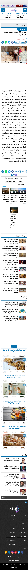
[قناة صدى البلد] (25, 6)
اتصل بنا (10, 556)
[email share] (2, 42)
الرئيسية (24, 13)
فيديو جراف (23, 536)
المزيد (3, 497)
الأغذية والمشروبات (11, 181)
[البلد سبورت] (19, 6)
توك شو (13, 523)
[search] (3, 10)
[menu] (25, 10)
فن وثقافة (24, 523)
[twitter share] (9, 42)
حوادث (24, 519)
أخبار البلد (9, 13)
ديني (14, 528)
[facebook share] (12, 42)
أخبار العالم (23, 532)
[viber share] (15, 175)
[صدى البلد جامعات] (13, 6)
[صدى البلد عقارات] (8, 6)
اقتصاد (24, 540)
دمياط (20, 181)
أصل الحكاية (12, 532)
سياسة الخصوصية (14, 560)
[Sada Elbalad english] (3, 6)
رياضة (14, 519)
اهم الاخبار (17, 13)
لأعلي (23, 502)
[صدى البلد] (14, 10)
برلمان (24, 544)
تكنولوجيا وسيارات (11, 540)
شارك (16, 42)
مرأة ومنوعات (23, 528)
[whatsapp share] (6, 42)
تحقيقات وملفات (11, 544)
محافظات (17, 25)
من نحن (18, 556)
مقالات (24, 548)
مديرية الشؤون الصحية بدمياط (14, 178)
